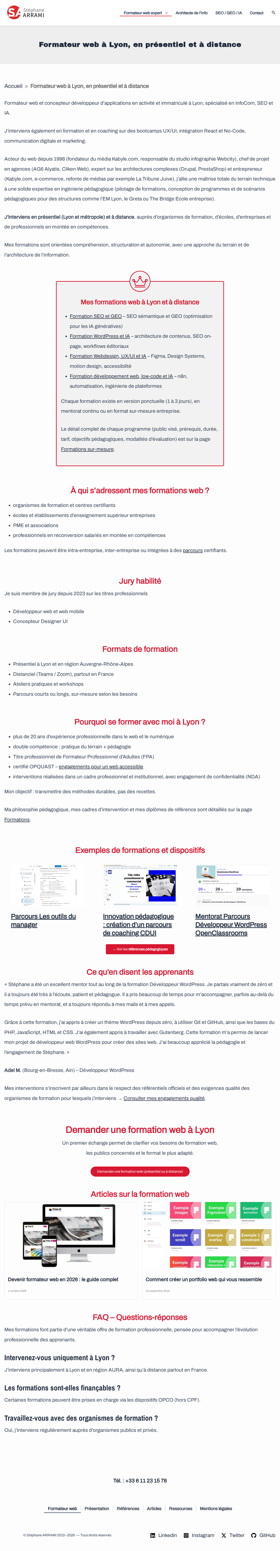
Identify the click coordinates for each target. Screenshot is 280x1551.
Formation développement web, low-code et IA (121, 376)
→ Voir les (140, 949)
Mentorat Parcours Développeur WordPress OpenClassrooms (231, 925)
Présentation (97, 1508)
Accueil (13, 86)
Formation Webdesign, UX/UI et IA (108, 356)
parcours (193, 550)
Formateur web (62, 1508)
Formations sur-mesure (87, 449)
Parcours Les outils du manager (43, 920)
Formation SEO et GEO (96, 316)
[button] (165, 13)
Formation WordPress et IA (100, 336)
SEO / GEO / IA (228, 13)
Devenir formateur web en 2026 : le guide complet (63, 1279)
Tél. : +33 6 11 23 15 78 (140, 1481)
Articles (154, 1508)
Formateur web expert (143, 13)
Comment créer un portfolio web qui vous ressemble (204, 1279)
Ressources (180, 1508)
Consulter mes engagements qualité (164, 1098)
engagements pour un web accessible (101, 766)
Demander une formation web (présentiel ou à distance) (140, 1171)
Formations (17, 819)
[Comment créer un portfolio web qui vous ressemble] (208, 1235)
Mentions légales (216, 1508)
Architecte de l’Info (192, 13)
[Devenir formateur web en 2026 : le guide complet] (71, 1235)
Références (128, 1508)
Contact (256, 13)
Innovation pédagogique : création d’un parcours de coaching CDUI (138, 925)
